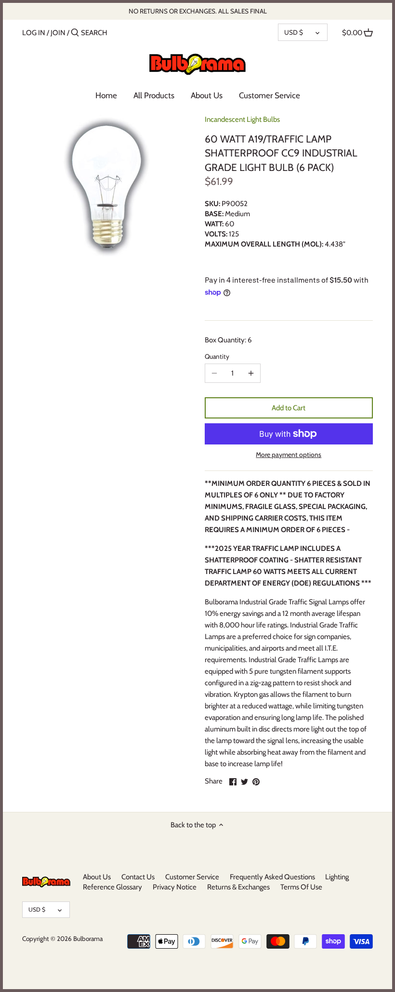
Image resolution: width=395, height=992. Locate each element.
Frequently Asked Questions (272, 877)
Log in (33, 32)
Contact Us (138, 877)
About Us (97, 877)
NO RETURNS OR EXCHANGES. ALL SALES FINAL (198, 11)
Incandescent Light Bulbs (242, 119)
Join (58, 32)
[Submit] (75, 33)
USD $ (293, 32)
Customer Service (192, 877)
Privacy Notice (175, 887)
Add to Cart (288, 408)
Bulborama (88, 938)
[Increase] (251, 373)
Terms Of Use (301, 887)
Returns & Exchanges (238, 887)
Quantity (217, 356)
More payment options (288, 454)
